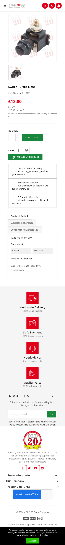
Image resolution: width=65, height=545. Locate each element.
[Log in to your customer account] (52, 6)
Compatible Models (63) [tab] (24, 229)
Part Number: (14, 93)
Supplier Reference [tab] (22, 223)
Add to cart (32, 137)
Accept (32, 540)
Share (19, 150)
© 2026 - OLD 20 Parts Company (32, 512)
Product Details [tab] (19, 216)
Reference (17, 238)
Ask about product (25, 157)
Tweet (27, 150)
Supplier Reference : (20, 265)
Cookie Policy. (43, 535)
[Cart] (59, 6)
